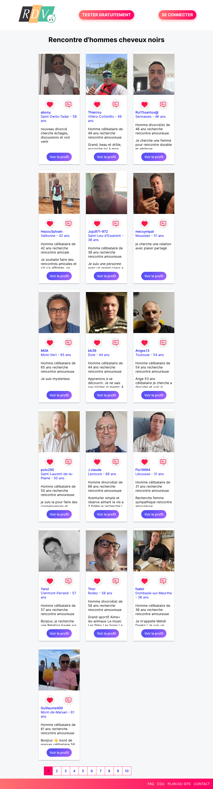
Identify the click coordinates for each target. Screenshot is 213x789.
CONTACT (202, 784)
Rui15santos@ (146, 112)
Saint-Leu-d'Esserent (104, 235)
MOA (44, 350)
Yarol (45, 589)
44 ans (104, 355)
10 (127, 771)
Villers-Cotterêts (101, 116)
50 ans (59, 478)
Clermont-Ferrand (55, 593)
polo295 (47, 470)
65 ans (65, 355)
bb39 (92, 350)
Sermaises (143, 116)
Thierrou (95, 112)
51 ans (159, 235)
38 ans (93, 240)
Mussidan (142, 235)
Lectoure (95, 474)
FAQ (151, 784)
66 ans (110, 474)
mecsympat (144, 231)
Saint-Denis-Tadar (55, 116)
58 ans (107, 593)
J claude (94, 470)
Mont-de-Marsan (54, 712)
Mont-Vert (49, 355)
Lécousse (142, 474)
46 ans (160, 116)
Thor (91, 589)
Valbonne (48, 235)
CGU (161, 784)
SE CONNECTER (177, 14)
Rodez (93, 593)
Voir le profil (59, 157)
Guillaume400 (52, 708)
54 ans (158, 355)
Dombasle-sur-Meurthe (153, 593)
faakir (139, 589)
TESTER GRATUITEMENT (106, 14)
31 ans (159, 474)
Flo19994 (142, 470)
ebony (46, 112)
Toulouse (142, 355)
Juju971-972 (98, 231)
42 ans (64, 235)
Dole (91, 355)
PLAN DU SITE (179, 784)
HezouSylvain (52, 231)
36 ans (143, 597)
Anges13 (142, 350)
